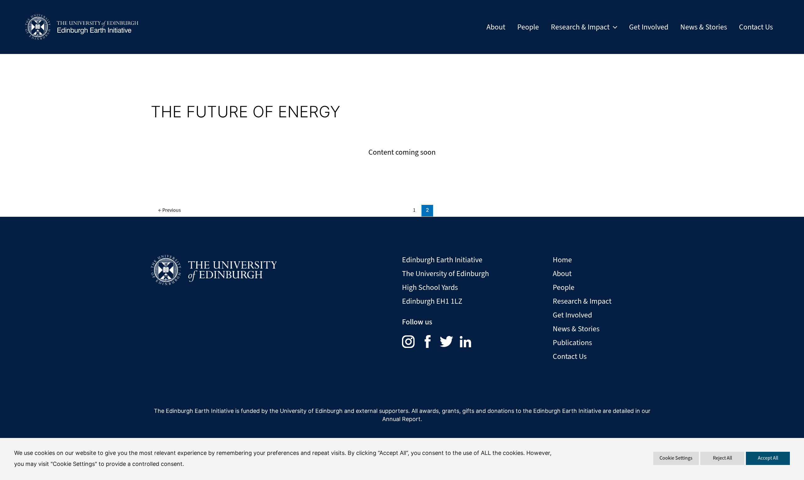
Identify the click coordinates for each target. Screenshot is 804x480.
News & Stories (703, 27)
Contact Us (756, 27)
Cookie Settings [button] (676, 458)
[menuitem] (413, 341)
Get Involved (648, 27)
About (495, 27)
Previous (169, 210)
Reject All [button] (722, 458)
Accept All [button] (768, 458)
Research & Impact (580, 27)
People (528, 27)
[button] (613, 27)
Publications (572, 343)
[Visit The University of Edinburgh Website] (213, 268)
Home (562, 260)
